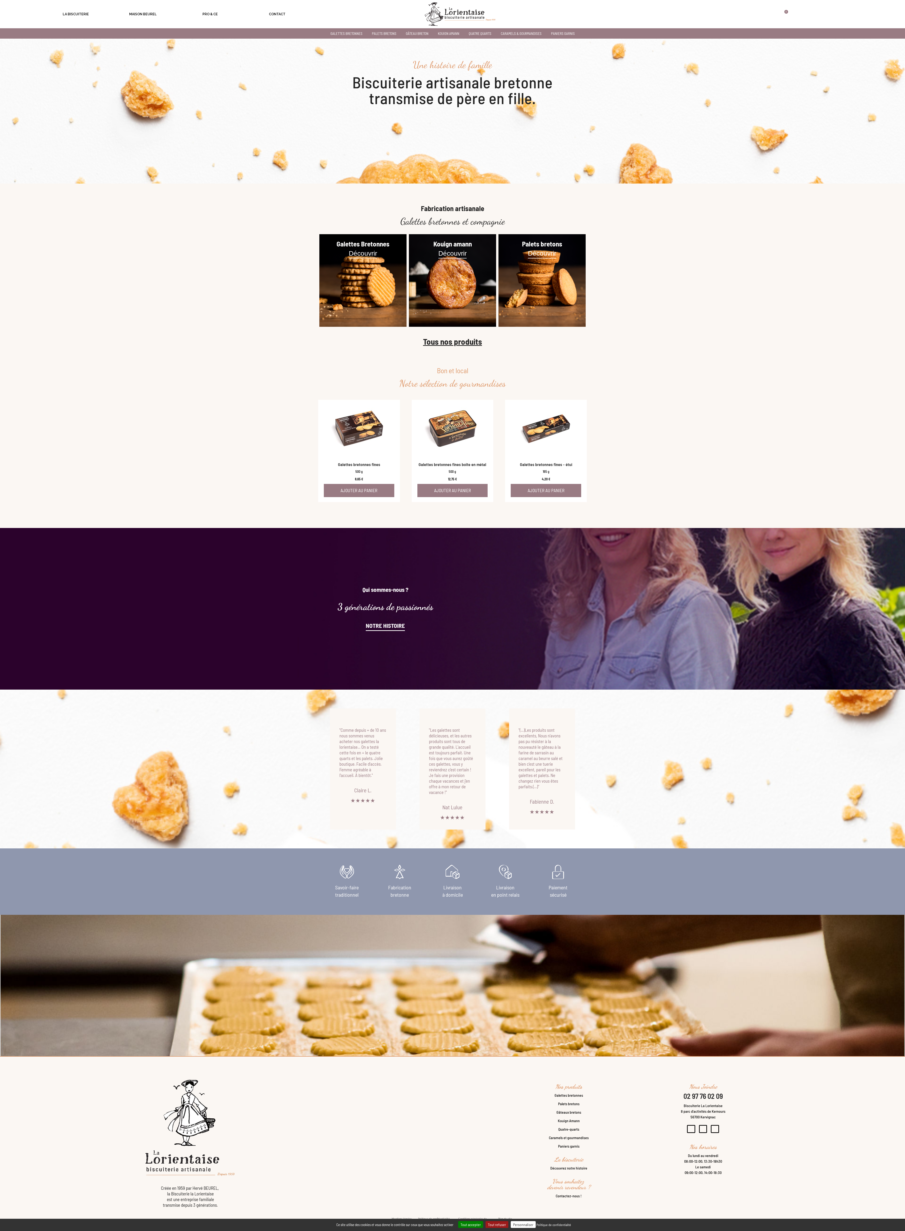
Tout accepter (471, 1224)
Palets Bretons (384, 33)
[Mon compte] (769, 14)
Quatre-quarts (568, 1129)
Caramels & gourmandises (521, 33)
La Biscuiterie (76, 14)
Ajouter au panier (359, 490)
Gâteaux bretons (568, 1112)
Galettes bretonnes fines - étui (546, 464)
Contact (277, 14)
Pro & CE (210, 14)
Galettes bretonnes (569, 1095)
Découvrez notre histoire (568, 1168)
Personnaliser (523, 1224)
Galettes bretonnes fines (359, 464)
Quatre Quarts (480, 33)
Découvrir (363, 253)
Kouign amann (448, 33)
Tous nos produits (452, 341)
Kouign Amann (569, 1120)
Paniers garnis (563, 33)
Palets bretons (569, 1103)
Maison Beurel (143, 14)
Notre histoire (385, 625)
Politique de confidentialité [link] (553, 1225)
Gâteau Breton (417, 33)
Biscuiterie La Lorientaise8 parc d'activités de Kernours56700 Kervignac (703, 1111)
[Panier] (783, 14)
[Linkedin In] (715, 1129)
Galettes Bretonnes (346, 33)
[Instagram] (703, 1129)
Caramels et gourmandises (569, 1137)
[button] (756, 14)
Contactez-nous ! (569, 1196)
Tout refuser (497, 1224)
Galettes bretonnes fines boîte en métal (452, 464)
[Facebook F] (691, 1129)
